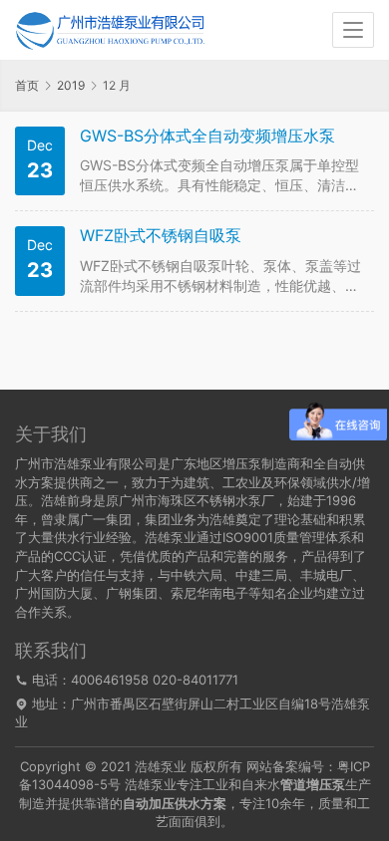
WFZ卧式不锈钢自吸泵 (160, 235)
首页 (27, 85)
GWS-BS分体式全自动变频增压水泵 (207, 136)
